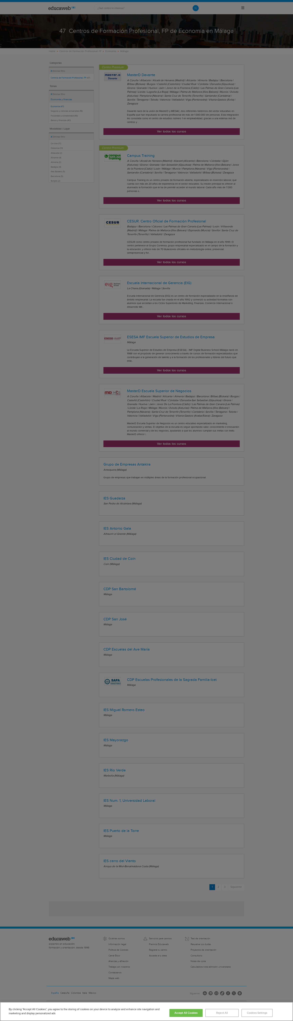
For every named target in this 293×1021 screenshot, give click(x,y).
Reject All (222, 1013)
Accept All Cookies (186, 1013)
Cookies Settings (257, 1013)
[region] (146, 1011)
